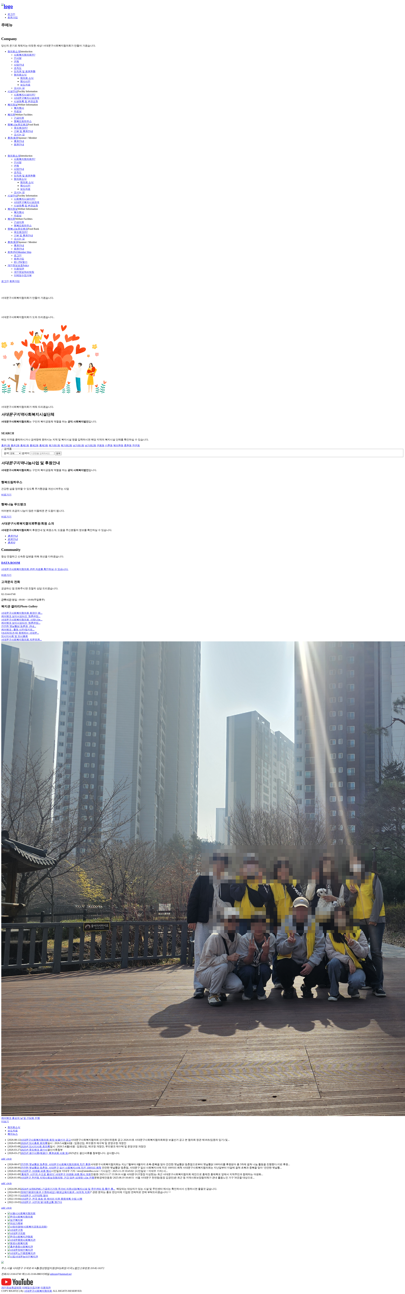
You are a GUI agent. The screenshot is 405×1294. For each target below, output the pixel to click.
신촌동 (109, 445)
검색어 (25, 453)
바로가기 (6, 494)
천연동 (136, 445)
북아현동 (118, 445)
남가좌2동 (90, 445)
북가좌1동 (54, 445)
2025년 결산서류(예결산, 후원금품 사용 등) (45, 1153)
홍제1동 (24, 445)
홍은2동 (15, 445)
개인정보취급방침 (11, 1287)
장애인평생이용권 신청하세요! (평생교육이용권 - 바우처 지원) (55, 1192)
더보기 (5, 1121)
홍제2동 (34, 445)
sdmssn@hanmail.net (61, 1274)
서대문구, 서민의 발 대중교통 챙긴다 (41, 1202)
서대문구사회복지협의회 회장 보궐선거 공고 (46, 1139)
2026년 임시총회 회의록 (34, 1143)
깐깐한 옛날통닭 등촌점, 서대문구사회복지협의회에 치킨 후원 (55, 1164)
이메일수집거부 (31, 1287)
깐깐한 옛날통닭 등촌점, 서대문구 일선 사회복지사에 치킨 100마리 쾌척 (61, 1167)
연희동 (100, 445)
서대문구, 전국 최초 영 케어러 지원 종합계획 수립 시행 (51, 1198)
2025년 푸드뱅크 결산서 (34, 1149)
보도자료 (13, 1130)
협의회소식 (14, 1127)
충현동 (128, 445)
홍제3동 (43, 445)
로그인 (11, 14)
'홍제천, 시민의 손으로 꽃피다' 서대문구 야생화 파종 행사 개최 (56, 1174)
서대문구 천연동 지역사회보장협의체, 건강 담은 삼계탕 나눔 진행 (57, 1177)
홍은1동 (5, 445)
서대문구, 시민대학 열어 (34, 1195)
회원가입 (13, 17)
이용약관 (45, 1287)
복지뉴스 (13, 1134)
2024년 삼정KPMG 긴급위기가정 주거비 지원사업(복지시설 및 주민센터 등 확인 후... (68, 1189)
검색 (6, 453)
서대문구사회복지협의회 (38, 1291)
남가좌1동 (78, 445)
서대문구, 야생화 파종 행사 (36, 1171)
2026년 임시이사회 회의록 (35, 1146)
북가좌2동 (66, 445)
